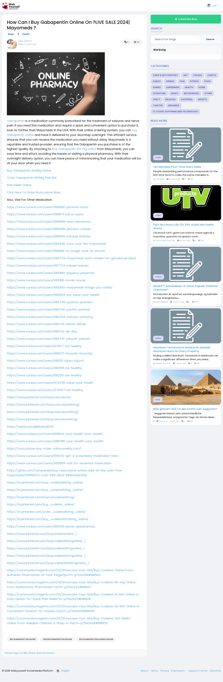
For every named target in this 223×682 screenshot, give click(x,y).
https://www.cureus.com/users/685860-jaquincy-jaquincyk (50, 273)
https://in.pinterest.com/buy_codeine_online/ (41, 504)
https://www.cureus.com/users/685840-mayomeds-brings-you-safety (59, 287)
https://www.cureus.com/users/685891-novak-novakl (46, 280)
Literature (159, 93)
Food (207, 81)
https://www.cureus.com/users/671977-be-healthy (44, 346)
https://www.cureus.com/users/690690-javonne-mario (47, 207)
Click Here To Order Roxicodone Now (33, 192)
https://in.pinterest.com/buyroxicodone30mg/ (41, 497)
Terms (155, 670)
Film (182, 81)
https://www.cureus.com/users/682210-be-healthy (44, 375)
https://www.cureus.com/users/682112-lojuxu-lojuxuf (45, 361)
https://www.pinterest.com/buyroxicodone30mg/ (43, 405)
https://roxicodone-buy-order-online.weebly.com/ (44, 448)
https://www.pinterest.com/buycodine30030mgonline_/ (48, 563)
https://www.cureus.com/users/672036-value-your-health (50, 383)
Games (157, 87)
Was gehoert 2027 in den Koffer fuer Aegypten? (185, 409)
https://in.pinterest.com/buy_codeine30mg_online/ (45, 490)
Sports (202, 99)
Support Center (198, 670)
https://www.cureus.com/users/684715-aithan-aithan (46, 324)
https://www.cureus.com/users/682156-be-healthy (44, 368)
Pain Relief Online (19, 185)
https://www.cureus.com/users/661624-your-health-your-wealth (55, 434)
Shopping (186, 99)
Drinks (170, 81)
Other (208, 93)
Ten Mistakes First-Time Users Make (177, 167)
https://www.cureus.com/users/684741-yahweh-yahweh (48, 339)
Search (210, 39)
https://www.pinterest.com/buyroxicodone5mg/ (42, 419)
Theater (158, 105)
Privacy (165, 670)
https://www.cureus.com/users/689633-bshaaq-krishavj (48, 236)
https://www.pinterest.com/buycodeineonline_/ (42, 534)
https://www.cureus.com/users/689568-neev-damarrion (49, 222)
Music (174, 93)
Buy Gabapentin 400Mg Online (29, 170)
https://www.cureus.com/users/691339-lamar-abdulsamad (51, 526)
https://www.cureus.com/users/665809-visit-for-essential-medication (59, 463)
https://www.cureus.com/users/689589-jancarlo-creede (48, 229)
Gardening (172, 87)
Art (185, 75)
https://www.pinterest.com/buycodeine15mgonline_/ (46, 548)
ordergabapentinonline (57, 639)
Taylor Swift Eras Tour (165, 240)
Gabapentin (15, 121)
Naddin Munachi (163, 363)
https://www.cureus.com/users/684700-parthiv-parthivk (48, 309)
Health (26, 34)
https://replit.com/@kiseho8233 (30, 427)
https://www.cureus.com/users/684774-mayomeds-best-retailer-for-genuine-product (71, 258)
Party (156, 99)
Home (202, 87)
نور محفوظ (163, 421)
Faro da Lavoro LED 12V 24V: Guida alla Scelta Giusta (183, 226)
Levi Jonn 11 (25, 41)
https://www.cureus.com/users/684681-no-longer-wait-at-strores (56, 251)
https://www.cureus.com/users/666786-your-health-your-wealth (55, 441)
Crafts (211, 75)
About (145, 670)
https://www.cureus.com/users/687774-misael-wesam (48, 265)
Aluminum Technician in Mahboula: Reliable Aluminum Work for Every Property (181, 349)
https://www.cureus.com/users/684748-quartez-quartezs (50, 302)
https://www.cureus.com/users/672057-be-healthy (45, 390)
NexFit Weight (162, 302)
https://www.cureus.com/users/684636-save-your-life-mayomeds (56, 244)
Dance (157, 81)
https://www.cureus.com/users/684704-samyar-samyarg (50, 317)
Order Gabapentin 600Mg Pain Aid (31, 178)
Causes (197, 75)
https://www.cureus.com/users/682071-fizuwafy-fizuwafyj (49, 353)
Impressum (178, 670)
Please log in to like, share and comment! (29, 653)
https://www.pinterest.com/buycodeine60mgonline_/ (46, 541)
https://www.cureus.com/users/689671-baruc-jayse (45, 214)
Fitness (194, 81)
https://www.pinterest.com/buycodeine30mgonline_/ (46, 556)
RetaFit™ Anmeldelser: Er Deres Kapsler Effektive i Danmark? (185, 288)
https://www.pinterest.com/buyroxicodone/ (39, 397)
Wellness (173, 105)
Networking (191, 93)
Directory (215, 670)
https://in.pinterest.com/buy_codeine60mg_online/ (45, 482)
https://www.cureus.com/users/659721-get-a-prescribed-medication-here (62, 456)
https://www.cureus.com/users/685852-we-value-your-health (53, 295)
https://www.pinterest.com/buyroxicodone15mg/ (43, 412)
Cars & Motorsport (165, 75)
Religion (170, 99)
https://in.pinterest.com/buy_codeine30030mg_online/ (47, 519)
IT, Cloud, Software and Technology (175, 111)
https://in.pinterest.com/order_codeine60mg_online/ (46, 512)
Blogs (11, 34)
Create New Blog (187, 19)
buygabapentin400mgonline (96, 639)
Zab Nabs (160, 179)
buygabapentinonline (23, 639)
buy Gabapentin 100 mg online (74, 149)
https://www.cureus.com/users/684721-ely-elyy (42, 331)
